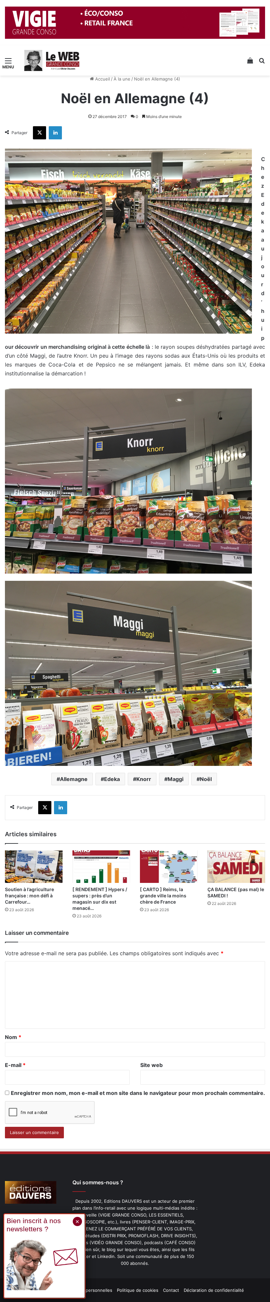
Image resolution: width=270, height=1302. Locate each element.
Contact (171, 1290)
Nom (13, 1037)
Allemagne (74, 779)
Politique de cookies (137, 1290)
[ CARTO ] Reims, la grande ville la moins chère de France (163, 896)
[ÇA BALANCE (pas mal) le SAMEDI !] (236, 866)
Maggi (175, 779)
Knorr (143, 779)
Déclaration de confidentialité (214, 1290)
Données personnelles (89, 1290)
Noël (206, 779)
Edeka (112, 779)
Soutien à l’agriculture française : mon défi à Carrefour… (29, 896)
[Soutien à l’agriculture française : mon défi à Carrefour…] (34, 866)
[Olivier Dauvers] (52, 60)
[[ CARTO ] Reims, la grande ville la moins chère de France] (169, 866)
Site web (151, 1065)
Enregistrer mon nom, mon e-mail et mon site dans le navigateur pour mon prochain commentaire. (138, 1093)
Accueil (102, 79)
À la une (122, 79)
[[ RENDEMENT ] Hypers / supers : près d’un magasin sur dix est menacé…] (101, 866)
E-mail (15, 1065)
